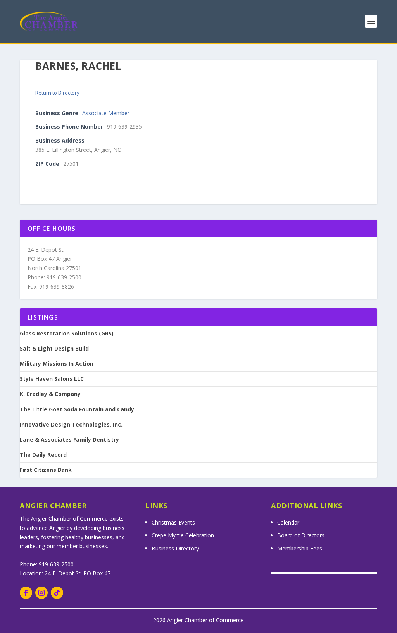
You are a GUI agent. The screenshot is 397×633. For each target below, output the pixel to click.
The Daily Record (43, 454)
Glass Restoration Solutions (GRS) (67, 333)
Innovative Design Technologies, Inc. (71, 424)
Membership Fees (299, 548)
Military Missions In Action (56, 363)
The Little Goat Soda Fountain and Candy (77, 409)
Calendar (288, 522)
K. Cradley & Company (50, 393)
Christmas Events (173, 522)
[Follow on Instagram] (41, 593)
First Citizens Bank (46, 469)
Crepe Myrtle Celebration (183, 535)
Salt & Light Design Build (54, 348)
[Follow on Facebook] (26, 593)
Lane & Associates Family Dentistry (69, 439)
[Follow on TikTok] (57, 593)
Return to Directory (57, 92)
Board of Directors (301, 535)
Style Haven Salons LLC (52, 378)
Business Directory (175, 548)
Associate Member (105, 113)
